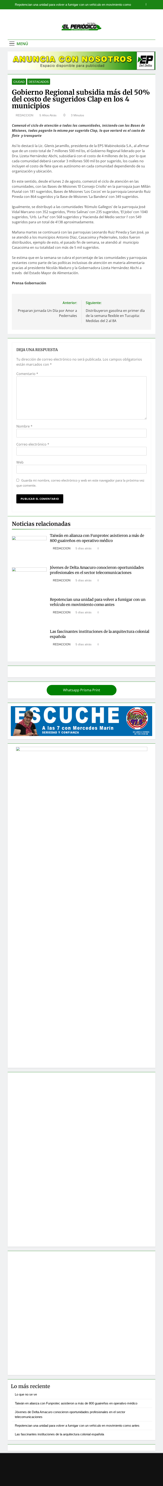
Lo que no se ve (26, 1394)
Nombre (24, 426)
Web (20, 462)
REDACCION (24, 115)
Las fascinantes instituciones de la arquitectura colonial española (59, 1434)
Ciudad (19, 81)
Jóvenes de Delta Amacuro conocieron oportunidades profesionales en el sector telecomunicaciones (97, 570)
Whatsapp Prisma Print (81, 690)
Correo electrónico (32, 444)
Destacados (39, 81)
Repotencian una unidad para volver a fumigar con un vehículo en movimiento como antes (73, 4)
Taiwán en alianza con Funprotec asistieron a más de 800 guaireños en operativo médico (97, 538)
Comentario (27, 373)
